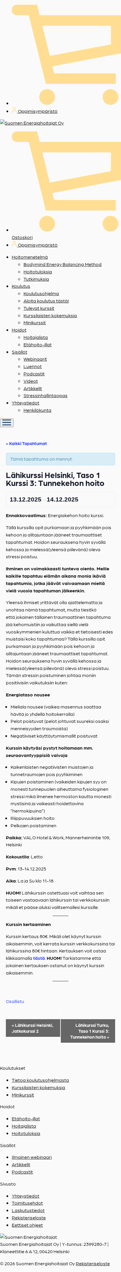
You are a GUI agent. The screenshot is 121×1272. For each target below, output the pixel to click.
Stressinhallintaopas (45, 395)
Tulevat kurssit (38, 308)
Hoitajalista (35, 337)
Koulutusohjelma (41, 293)
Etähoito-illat (37, 344)
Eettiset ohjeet (27, 1225)
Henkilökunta (37, 410)
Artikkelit (32, 388)
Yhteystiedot (25, 403)
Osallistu (15, 1001)
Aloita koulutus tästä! (46, 300)
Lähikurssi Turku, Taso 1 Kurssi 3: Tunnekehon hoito (89, 1031)
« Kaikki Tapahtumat (26, 443)
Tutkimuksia (36, 279)
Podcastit (34, 373)
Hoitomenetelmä (30, 257)
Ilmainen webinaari (32, 1157)
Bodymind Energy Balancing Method (62, 264)
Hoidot (19, 330)
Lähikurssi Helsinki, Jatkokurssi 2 (32, 1028)
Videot (30, 381)
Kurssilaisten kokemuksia (50, 315)
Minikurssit (34, 322)
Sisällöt (19, 352)
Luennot (32, 366)
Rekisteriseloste (29, 1217)
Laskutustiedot (28, 1210)
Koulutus (21, 286)
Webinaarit (35, 359)
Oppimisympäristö (37, 111)
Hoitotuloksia (37, 271)
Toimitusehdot (27, 1203)
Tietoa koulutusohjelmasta (40, 1080)
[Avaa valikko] (7, 423)
